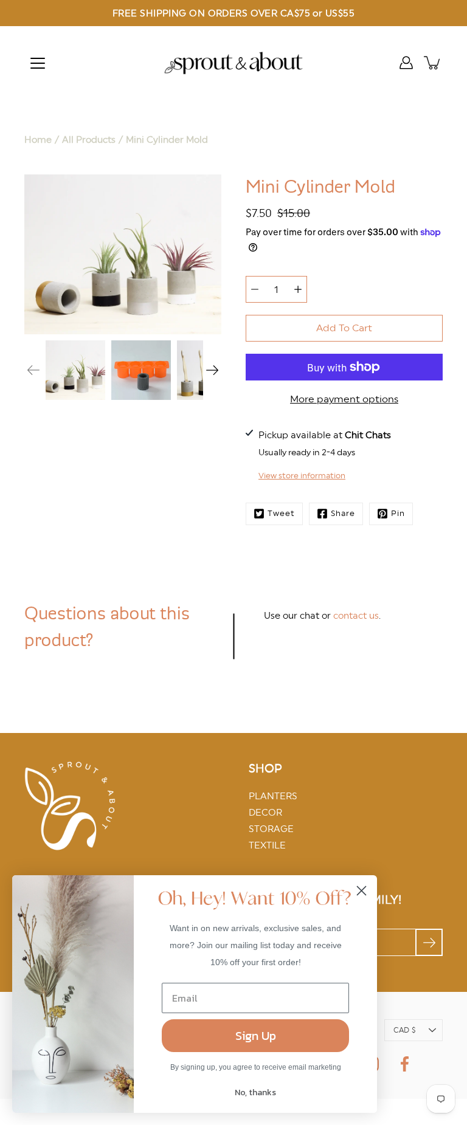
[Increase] (298, 289)
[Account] (406, 62)
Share (343, 513)
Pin (398, 513)
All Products (89, 139)
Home (38, 139)
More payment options (344, 399)
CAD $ (404, 1030)
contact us (356, 615)
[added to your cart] (433, 62)
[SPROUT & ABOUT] (233, 62)
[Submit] (429, 942)
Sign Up (255, 1036)
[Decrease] (255, 289)
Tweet (281, 513)
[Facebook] (404, 1064)
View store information (301, 475)
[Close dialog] (361, 890)
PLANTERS (273, 796)
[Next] (212, 370)
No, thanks (255, 1092)
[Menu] (37, 63)
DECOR (265, 812)
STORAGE (271, 829)
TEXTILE (267, 845)
